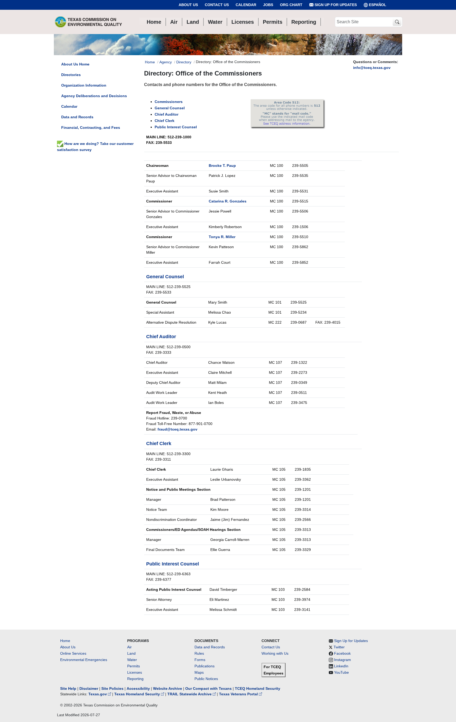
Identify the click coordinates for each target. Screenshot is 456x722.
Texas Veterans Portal (239, 694)
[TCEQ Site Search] (397, 22)
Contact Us (217, 5)
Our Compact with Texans (208, 688)
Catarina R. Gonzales (227, 201)
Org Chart (291, 5)
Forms (199, 660)
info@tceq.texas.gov (372, 67)
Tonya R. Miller (222, 237)
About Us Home (75, 64)
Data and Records (77, 117)
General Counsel (170, 108)
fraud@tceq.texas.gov (177, 429)
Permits (133, 666)
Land (131, 653)
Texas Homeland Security (137, 694)
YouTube (341, 672)
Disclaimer (88, 688)
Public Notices (206, 679)
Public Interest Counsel (176, 127)
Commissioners (169, 102)
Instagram (342, 660)
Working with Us (275, 653)
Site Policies (112, 688)
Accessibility (139, 688)
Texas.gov (98, 694)
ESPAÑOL (377, 5)
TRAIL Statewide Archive (190, 694)
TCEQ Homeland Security (257, 688)
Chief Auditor (166, 114)
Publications (204, 666)
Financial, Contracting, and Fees (90, 127)
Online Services (73, 653)
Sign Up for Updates (335, 5)
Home (150, 62)
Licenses (134, 672)
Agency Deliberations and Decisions (94, 96)
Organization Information (83, 85)
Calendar (246, 5)
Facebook (342, 653)
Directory (183, 62)
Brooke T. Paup (222, 165)
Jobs (268, 5)
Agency (165, 62)
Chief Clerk (164, 121)
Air (129, 647)
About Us (188, 5)
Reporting (135, 679)
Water (132, 660)
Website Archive (167, 688)
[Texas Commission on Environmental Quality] (88, 21)
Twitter (339, 647)
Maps (199, 672)
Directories (71, 75)
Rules (199, 653)
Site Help (68, 688)
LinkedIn (341, 666)
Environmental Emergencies (83, 660)
